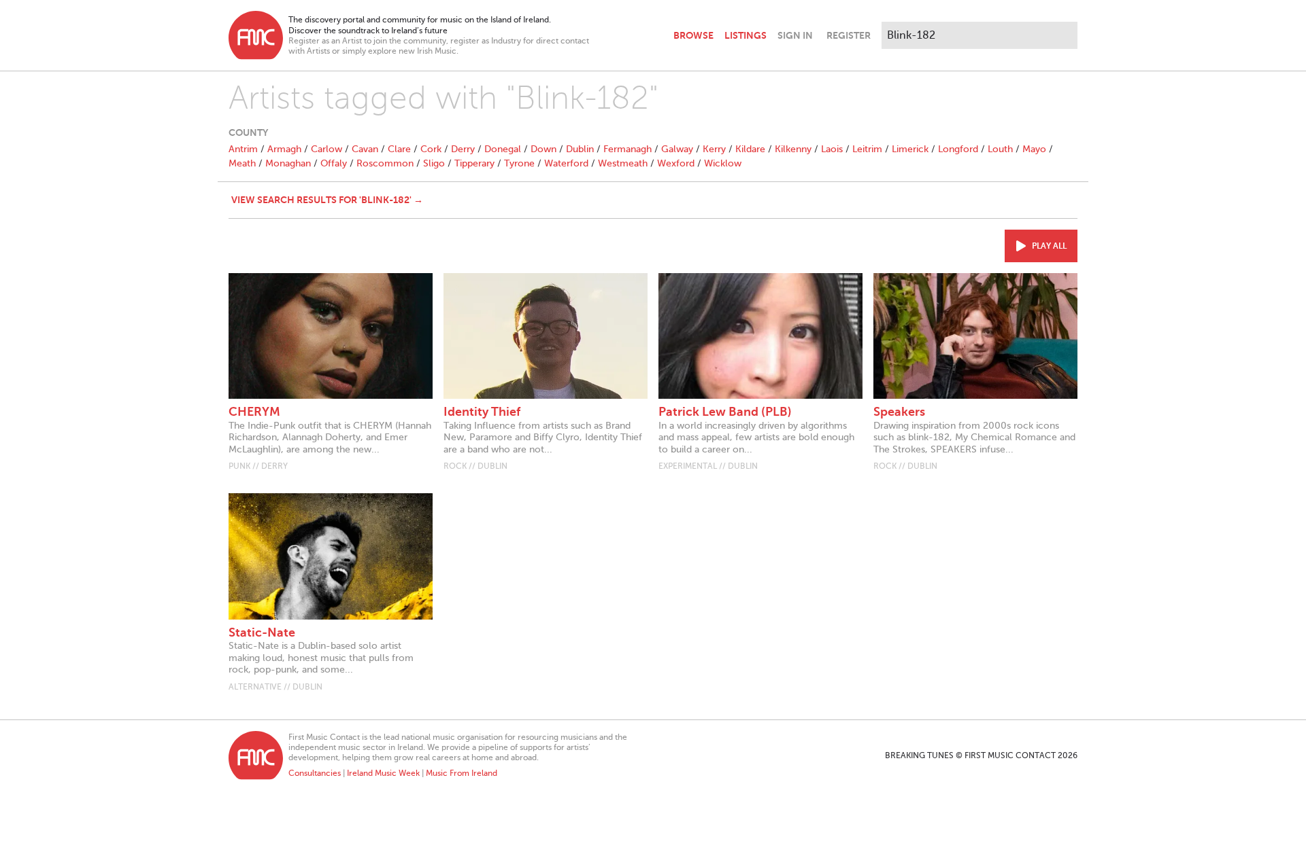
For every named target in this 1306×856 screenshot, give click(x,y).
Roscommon (385, 163)
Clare (399, 149)
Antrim (243, 149)
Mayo (1034, 149)
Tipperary (474, 163)
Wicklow (722, 163)
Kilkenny (793, 149)
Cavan (365, 149)
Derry (463, 149)
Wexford (675, 163)
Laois (832, 149)
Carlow (326, 149)
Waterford (566, 163)
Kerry (714, 149)
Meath (242, 163)
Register (848, 35)
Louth (1000, 149)
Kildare (750, 149)
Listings (745, 35)
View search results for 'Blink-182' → (327, 199)
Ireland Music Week (383, 773)
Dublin (580, 149)
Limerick (910, 149)
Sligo (434, 163)
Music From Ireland (461, 773)
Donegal (502, 149)
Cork (430, 149)
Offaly (333, 163)
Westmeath (623, 163)
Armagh (284, 149)
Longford (958, 149)
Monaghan (288, 163)
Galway (677, 149)
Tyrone (519, 163)
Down (543, 149)
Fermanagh (627, 149)
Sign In (795, 35)
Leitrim (867, 149)
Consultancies (314, 773)
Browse (693, 35)
